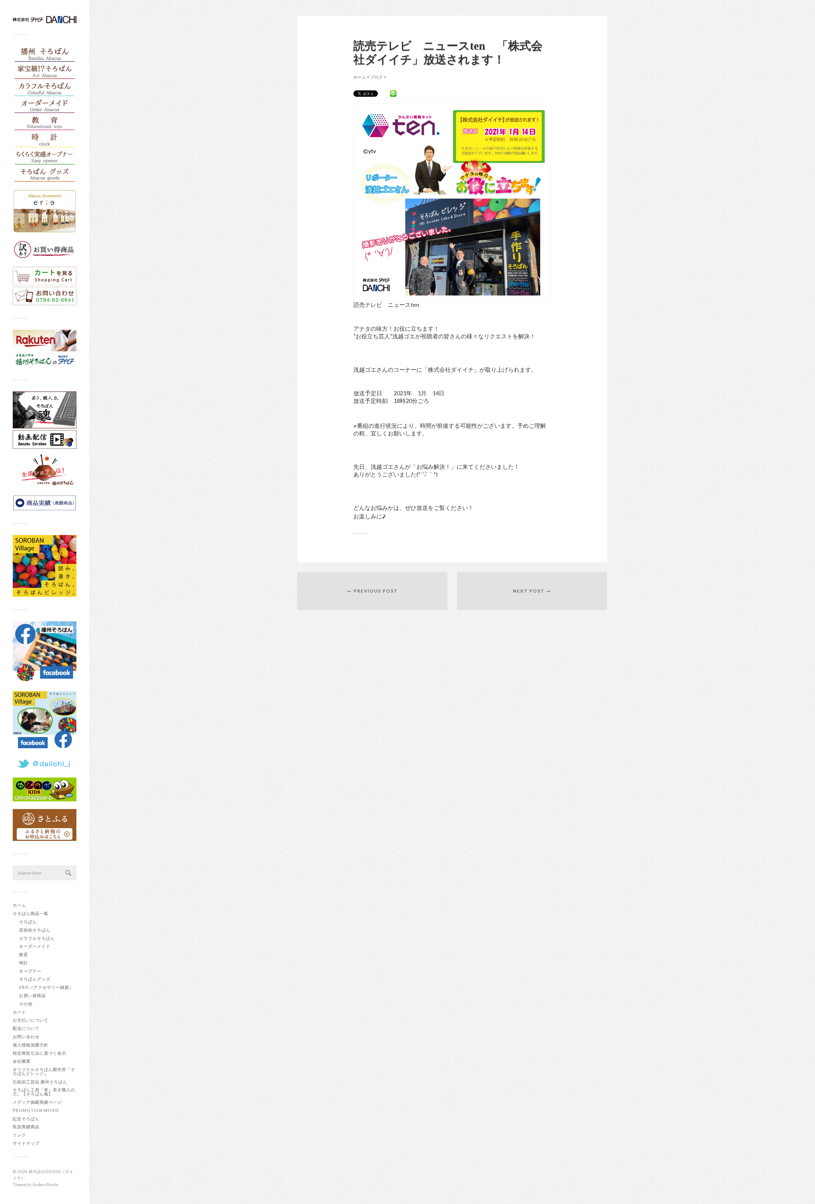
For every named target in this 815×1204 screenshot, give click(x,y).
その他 (25, 1003)
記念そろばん (26, 1118)
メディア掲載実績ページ (37, 1102)
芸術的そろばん (34, 930)
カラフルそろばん (37, 938)
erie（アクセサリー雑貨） (46, 987)
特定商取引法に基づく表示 (39, 1053)
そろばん (28, 921)
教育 (23, 954)
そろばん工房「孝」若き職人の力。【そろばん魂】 (44, 1091)
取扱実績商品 (26, 1126)
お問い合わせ (26, 1036)
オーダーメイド (34, 946)
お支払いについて (30, 1020)
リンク (19, 1134)
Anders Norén (45, 1184)
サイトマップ (26, 1143)
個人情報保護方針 (30, 1044)
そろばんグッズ (34, 979)
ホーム (19, 905)
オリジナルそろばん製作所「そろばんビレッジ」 (44, 1071)
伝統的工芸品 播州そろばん (40, 1081)
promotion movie (38, 1110)
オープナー (30, 971)
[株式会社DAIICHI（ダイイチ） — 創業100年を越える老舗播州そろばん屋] (44, 19)
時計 (23, 962)
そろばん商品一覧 (30, 913)
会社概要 (22, 1061)
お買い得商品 (32, 995)
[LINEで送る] (393, 93)
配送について (26, 1028)
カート (19, 1012)
